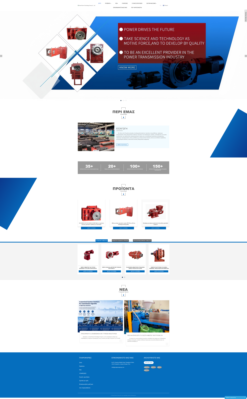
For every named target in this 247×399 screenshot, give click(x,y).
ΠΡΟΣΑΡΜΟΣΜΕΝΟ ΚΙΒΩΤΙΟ (142, 240)
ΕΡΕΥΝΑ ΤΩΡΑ (148, 362)
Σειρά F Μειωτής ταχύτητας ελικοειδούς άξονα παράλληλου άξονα (88, 268)
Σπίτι (99, 3)
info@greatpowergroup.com (118, 367)
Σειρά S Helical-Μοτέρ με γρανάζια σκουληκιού (111, 268)
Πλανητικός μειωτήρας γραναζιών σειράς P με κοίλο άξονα (135, 268)
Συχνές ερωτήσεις (137, 3)
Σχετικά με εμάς (151, 3)
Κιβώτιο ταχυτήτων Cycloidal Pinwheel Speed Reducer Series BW (159, 268)
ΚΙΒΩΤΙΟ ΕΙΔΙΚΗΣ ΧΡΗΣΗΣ (120, 240)
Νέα (116, 3)
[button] (1, 56)
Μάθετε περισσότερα (122, 144)
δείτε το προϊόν (91, 228)
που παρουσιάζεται (136, 7)
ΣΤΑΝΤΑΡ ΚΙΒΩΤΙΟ (101, 240)
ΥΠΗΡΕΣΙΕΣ (125, 3)
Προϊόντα (107, 3)
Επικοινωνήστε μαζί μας (120, 7)
